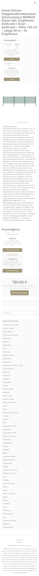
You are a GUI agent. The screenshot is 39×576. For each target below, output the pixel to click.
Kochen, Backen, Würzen (10, 412)
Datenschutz (19, 540)
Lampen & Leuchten (9, 436)
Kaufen (12, 59)
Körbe (5, 423)
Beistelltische (7, 345)
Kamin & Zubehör (8, 399)
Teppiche (5, 500)
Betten (5, 348)
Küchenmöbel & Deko (10, 433)
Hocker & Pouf (7, 396)
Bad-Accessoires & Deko (10, 335)
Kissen (5, 409)
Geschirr (5, 385)
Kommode (6, 416)
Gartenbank (6, 375)
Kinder (5, 406)
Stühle (5, 490)
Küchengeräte (7, 429)
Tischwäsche (7, 510)
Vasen (4, 517)
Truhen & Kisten (8, 514)
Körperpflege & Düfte (9, 426)
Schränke (5, 466)
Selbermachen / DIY (9, 473)
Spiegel (5, 487)
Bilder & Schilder (8, 355)
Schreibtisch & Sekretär (10, 470)
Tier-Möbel (6, 504)
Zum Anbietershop (12, 250)
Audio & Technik (8, 328)
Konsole (5, 419)
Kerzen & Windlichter (9, 402)
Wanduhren (6, 524)
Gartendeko (6, 379)
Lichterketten (7, 439)
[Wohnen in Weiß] (1, 2)
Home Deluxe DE (8, 45)
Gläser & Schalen (8, 389)
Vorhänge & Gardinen (9, 520)
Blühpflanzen (7, 358)
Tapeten (5, 497)
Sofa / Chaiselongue (9, 483)
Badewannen (7, 338)
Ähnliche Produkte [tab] (23, 122)
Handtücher (6, 392)
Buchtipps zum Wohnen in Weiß (13, 365)
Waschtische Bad (8, 527)
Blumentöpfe (7, 362)
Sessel (4, 477)
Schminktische (7, 463)
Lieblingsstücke (7, 443)
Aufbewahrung (7, 332)
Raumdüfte (6, 450)
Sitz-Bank (6, 480)
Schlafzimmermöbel (9, 460)
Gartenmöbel (7, 382)
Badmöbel (6, 342)
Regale (5, 453)
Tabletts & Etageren (9, 493)
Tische (5, 507)
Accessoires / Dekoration (10, 325)
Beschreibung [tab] (8, 122)
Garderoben (6, 372)
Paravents (6, 446)
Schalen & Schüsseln (9, 456)
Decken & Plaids (8, 369)
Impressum (19, 542)
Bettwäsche (6, 352)
